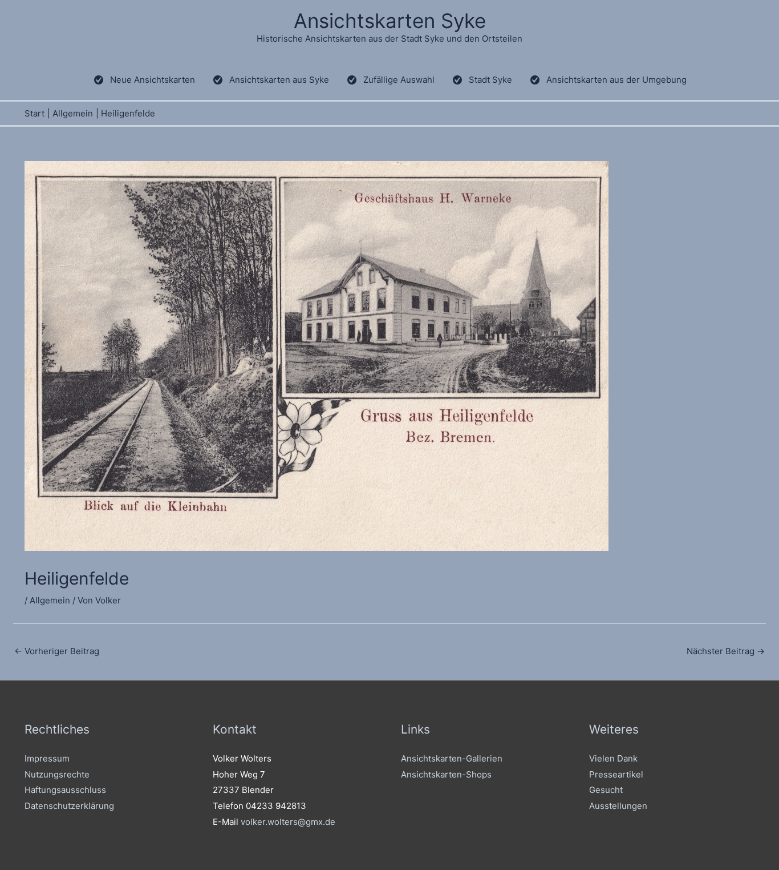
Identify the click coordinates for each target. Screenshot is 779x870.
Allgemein (50, 600)
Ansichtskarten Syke (390, 21)
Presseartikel (616, 774)
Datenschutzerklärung (69, 805)
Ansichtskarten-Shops (446, 774)
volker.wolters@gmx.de (288, 821)
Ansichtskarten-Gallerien (451, 758)
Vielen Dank (613, 758)
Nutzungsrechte (57, 774)
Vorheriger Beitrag (56, 651)
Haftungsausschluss (65, 789)
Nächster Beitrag (726, 651)
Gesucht (606, 789)
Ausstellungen (618, 805)
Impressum (47, 758)
